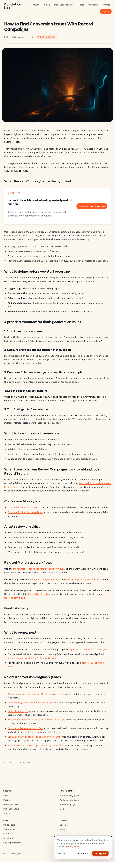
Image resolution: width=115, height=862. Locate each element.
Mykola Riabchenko (26, 37)
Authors (106, 5)
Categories (93, 5)
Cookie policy (9, 838)
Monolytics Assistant (63, 5)
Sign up (105, 11)
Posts (81, 5)
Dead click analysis (18, 711)
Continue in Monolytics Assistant (25, 512)
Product (35, 5)
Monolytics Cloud (11, 809)
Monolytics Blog (12, 6)
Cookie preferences (12, 842)
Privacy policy (9, 825)
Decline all (82, 853)
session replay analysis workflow (84, 579)
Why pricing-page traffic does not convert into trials (36, 719)
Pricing (46, 5)
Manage (61, 853)
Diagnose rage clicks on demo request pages (32, 702)
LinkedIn (64, 825)
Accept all (100, 853)
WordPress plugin (68, 804)
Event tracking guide (69, 795)
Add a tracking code (69, 800)
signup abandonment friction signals (89, 649)
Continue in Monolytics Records (25, 507)
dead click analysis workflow (45, 579)
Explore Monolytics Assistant (92, 206)
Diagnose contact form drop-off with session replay (36, 694)
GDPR (6, 833)
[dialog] (83, 847)
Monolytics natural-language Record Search (32, 658)
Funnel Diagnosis (47, 37)
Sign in (63, 829)
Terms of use (9, 829)
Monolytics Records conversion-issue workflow (39, 568)
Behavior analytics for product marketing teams (34, 736)
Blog (62, 809)
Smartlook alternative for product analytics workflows (37, 745)
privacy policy (73, 846)
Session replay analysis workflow (25, 728)
